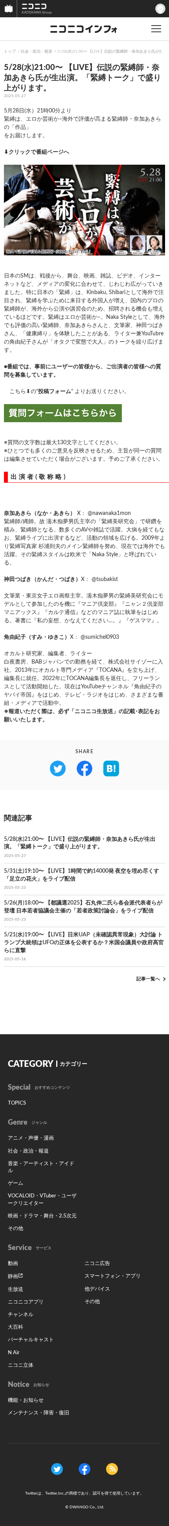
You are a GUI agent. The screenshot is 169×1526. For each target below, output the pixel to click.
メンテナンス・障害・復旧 (38, 1413)
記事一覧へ (148, 978)
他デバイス (97, 1289)
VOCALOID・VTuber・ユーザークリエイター (42, 1199)
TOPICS (17, 1103)
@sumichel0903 (100, 637)
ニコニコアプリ (26, 1302)
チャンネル (20, 1314)
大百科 (15, 1327)
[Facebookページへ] (84, 1469)
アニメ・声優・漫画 (31, 1138)
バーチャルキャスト (31, 1339)
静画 (13, 1276)
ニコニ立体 (20, 1365)
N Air (14, 1352)
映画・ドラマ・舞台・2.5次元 (42, 1216)
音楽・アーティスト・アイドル (41, 1167)
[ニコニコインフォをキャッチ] (112, 1469)
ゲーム (15, 1183)
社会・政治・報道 (36, 51)
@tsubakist (105, 579)
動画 (13, 1263)
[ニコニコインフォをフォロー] (57, 1469)
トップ (10, 51)
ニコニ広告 (97, 1263)
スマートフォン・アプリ (112, 1276)
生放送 (15, 1289)
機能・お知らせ (26, 1400)
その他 (15, 1228)
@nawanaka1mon (109, 513)
